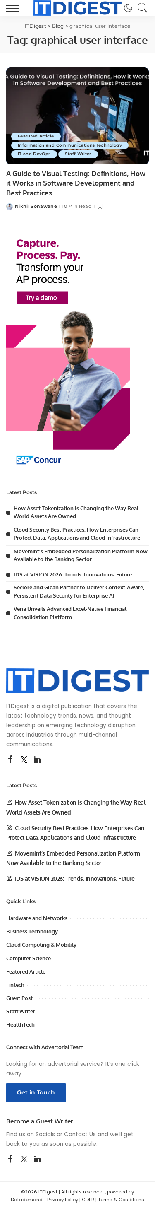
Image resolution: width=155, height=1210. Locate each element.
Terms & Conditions (121, 1199)
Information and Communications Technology (70, 145)
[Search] (140, 8)
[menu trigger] (14, 8)
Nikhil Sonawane (36, 206)
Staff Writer (78, 154)
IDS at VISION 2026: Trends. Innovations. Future (73, 574)
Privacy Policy (62, 1199)
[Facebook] (10, 759)
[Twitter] (24, 759)
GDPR (88, 1199)
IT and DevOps (34, 154)
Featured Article (36, 136)
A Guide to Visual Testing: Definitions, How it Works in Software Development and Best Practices (75, 183)
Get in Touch (36, 1092)
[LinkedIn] (37, 759)
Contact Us (80, 1134)
